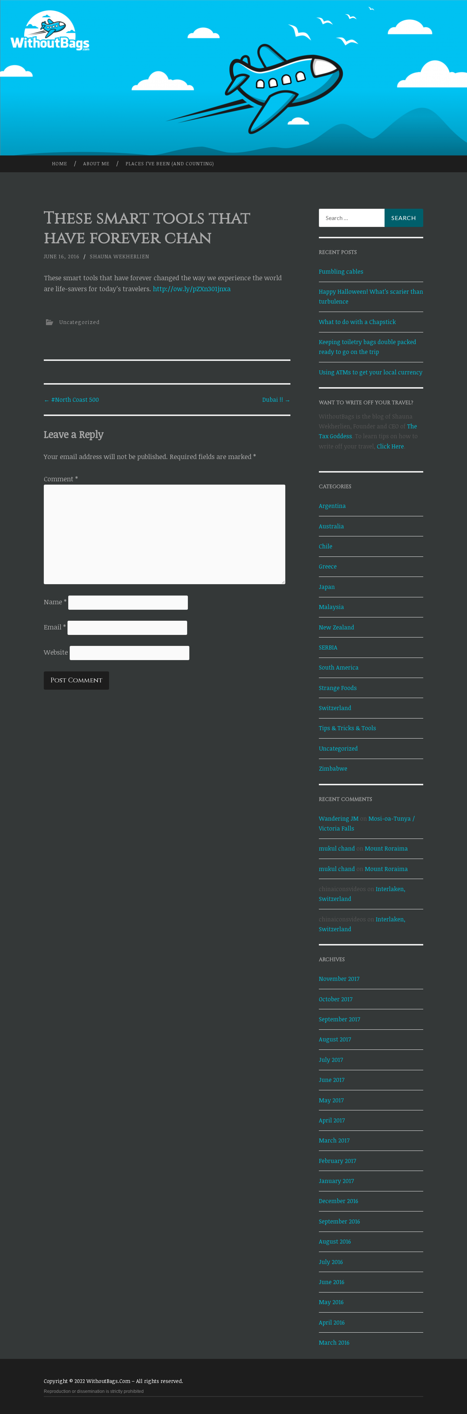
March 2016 (334, 1342)
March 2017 (334, 1140)
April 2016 (332, 1322)
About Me (96, 163)
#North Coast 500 (71, 400)
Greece (328, 566)
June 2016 (331, 1282)
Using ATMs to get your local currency (370, 372)
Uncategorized (79, 322)
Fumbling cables (341, 271)
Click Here (390, 446)
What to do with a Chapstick (357, 322)
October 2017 (335, 999)
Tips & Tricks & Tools (347, 728)
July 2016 (331, 1262)
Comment (61, 478)
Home (59, 163)
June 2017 (331, 1080)
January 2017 (336, 1181)
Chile (325, 546)
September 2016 (339, 1221)
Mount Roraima (386, 848)
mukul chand (337, 848)
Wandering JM (339, 818)
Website (56, 652)
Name (55, 601)
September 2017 (339, 1019)
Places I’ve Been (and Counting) (170, 163)
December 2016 (338, 1201)
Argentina (332, 506)
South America (339, 667)
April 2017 (332, 1120)
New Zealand (336, 627)
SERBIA (328, 647)
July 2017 (331, 1060)
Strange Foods (338, 688)
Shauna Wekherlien (119, 256)
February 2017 (337, 1161)
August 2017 (335, 1039)
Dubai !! (276, 400)
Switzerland (335, 708)
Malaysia (331, 607)
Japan (327, 587)
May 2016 (331, 1302)
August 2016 (335, 1241)
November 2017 (339, 979)
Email (55, 627)
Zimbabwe (333, 768)
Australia (331, 526)
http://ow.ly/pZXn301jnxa (192, 288)
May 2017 (331, 1100)
